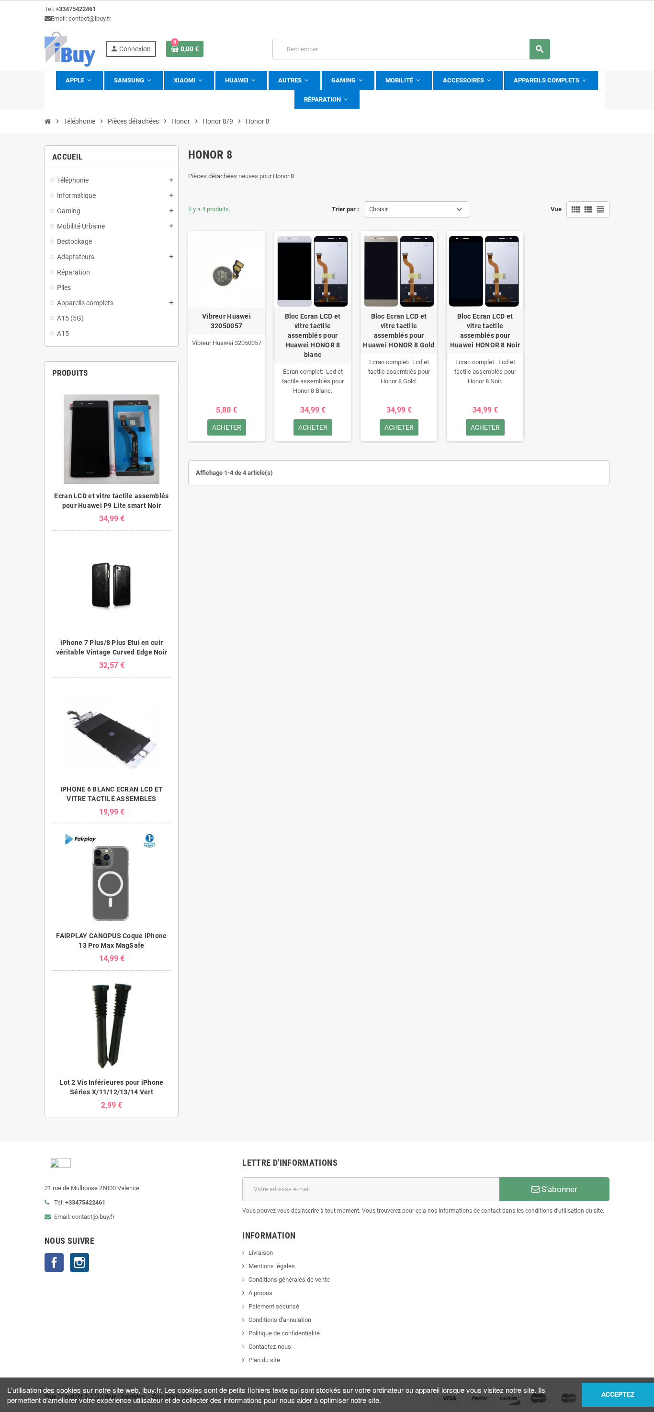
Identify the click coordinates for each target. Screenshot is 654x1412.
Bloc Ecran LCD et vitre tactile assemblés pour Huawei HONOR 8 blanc (313, 335)
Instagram (79, 1262)
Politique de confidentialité (284, 1333)
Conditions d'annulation (279, 1319)
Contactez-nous (269, 1346)
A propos (260, 1293)
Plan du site (264, 1360)
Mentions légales (271, 1266)
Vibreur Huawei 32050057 (226, 321)
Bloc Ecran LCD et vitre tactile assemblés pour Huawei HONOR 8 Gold (398, 330)
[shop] (70, 48)
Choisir (378, 209)
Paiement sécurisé (273, 1306)
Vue (556, 209)
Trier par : (345, 209)
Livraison (260, 1252)
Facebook (54, 1262)
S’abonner (558, 1189)
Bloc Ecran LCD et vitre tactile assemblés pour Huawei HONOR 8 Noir (485, 330)
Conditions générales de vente (289, 1279)
